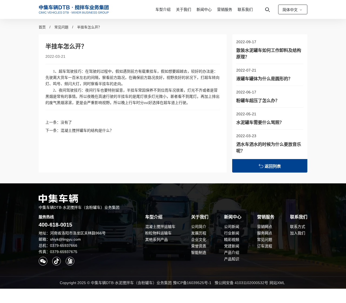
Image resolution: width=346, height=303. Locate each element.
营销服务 (224, 9)
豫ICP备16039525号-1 (192, 283)
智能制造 (198, 252)
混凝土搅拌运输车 (160, 226)
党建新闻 (231, 246)
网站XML (277, 283)
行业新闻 (231, 233)
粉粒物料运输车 (158, 233)
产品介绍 (231, 252)
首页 (42, 27)
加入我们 (297, 233)
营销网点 (264, 226)
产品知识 (231, 259)
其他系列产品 (156, 239)
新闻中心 (204, 9)
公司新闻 (231, 226)
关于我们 (183, 9)
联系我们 (245, 9)
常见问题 (61, 27)
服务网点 (264, 233)
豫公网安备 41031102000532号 (241, 283)
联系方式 (297, 226)
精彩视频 (231, 239)
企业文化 (198, 239)
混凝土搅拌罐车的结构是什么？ (87, 130)
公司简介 (198, 226)
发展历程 (198, 233)
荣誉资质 (198, 246)
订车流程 (264, 246)
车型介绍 (163, 9)
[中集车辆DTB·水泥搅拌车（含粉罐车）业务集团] (74, 9)
